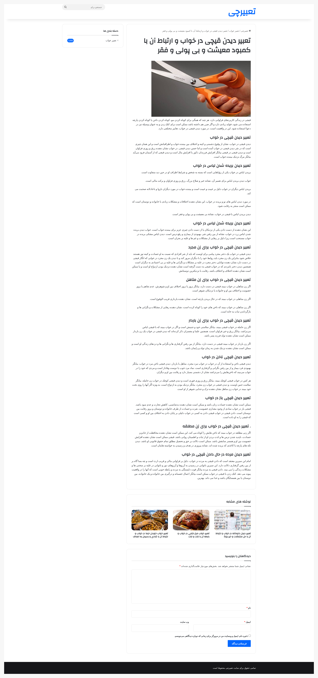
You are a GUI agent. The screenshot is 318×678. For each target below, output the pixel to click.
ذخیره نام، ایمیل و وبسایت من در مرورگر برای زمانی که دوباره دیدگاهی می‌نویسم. (211, 636)
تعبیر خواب (234, 30)
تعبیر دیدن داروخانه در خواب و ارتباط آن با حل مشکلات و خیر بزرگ (233, 535)
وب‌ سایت (184, 622)
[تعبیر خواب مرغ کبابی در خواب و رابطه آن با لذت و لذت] (191, 520)
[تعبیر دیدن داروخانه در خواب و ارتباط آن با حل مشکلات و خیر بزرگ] (232, 520)
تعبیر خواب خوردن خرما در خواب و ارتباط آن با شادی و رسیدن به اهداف (150, 535)
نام (248, 607)
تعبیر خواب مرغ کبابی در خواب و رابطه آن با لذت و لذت (193, 535)
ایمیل (247, 622)
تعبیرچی (245, 30)
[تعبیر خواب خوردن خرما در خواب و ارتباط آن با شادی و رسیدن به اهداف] (150, 520)
